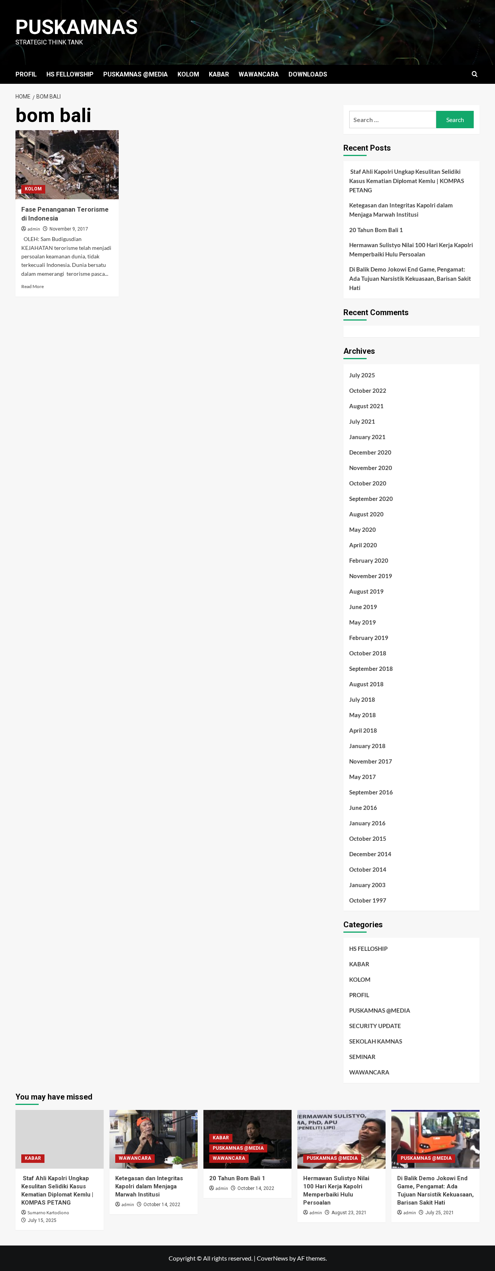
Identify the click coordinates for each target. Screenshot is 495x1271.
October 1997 (367, 900)
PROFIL (26, 74)
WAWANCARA (259, 74)
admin (33, 229)
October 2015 (367, 838)
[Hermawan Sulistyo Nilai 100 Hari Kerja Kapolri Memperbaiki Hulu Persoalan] (341, 1139)
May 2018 (362, 714)
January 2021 (367, 436)
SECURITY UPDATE (375, 1025)
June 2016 (363, 807)
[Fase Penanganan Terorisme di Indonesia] (67, 164)
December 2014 (370, 853)
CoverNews (272, 1258)
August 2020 (366, 514)
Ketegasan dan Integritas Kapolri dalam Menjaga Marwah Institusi (401, 210)
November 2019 (370, 575)
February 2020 (368, 560)
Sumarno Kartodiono (48, 1213)
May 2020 (362, 529)
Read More (32, 286)
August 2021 (366, 405)
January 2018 (367, 745)
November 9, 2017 (69, 229)
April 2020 (363, 544)
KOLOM (188, 74)
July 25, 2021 (439, 1212)
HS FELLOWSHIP (70, 74)
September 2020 (371, 498)
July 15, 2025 (42, 1220)
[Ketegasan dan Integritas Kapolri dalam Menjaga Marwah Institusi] (153, 1139)
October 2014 (367, 869)
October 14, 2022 (161, 1204)
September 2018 (371, 668)
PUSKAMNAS (76, 27)
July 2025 (362, 375)
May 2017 (362, 776)
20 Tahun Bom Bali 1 (376, 229)
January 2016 (367, 823)
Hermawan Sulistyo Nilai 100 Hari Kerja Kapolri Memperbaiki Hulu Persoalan (411, 249)
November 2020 (370, 467)
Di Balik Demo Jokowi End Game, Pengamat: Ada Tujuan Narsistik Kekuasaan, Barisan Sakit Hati (410, 278)
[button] (475, 74)
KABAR (219, 74)
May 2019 (362, 622)
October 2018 (367, 653)
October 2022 (367, 390)
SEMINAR (362, 1056)
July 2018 (362, 699)
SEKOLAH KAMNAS (375, 1041)
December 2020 (370, 452)
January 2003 (367, 884)
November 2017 (370, 761)
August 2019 (366, 591)
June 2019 (363, 606)
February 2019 (368, 637)
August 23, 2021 (349, 1212)
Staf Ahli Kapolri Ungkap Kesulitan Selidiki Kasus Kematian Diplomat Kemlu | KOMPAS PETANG (406, 180)
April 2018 (363, 730)
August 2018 (366, 683)
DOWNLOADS (307, 74)
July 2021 (362, 421)
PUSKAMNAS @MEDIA (135, 74)
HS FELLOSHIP (368, 948)
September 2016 (371, 792)
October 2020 (367, 483)
